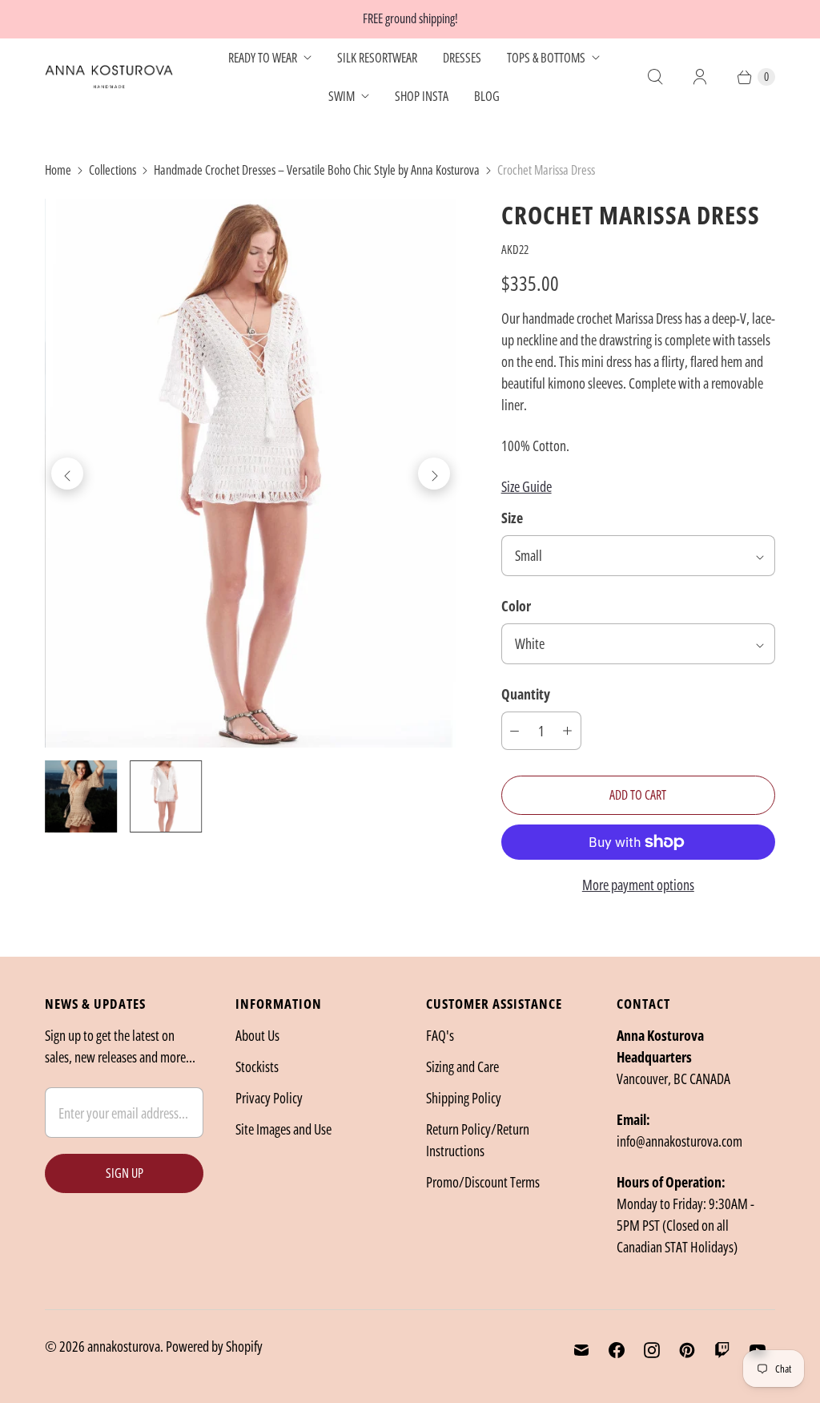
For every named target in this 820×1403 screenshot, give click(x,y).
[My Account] (699, 77)
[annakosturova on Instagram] (651, 1350)
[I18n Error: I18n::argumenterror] (81, 796)
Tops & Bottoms (546, 58)
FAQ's (440, 1035)
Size (512, 517)
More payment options (638, 884)
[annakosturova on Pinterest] (687, 1350)
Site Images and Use (283, 1129)
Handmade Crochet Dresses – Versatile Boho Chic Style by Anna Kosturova (317, 170)
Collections (112, 170)
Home (58, 170)
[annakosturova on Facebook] (616, 1350)
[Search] (655, 77)
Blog (487, 96)
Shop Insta (421, 96)
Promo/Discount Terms (483, 1181)
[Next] (434, 474)
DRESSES (462, 58)
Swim (341, 96)
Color (516, 605)
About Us (257, 1035)
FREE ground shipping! (410, 18)
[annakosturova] (109, 77)
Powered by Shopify (214, 1346)
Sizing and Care (462, 1066)
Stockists (257, 1066)
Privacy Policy (269, 1097)
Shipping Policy (463, 1097)
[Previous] (67, 474)
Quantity (525, 694)
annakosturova (123, 1346)
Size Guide (526, 486)
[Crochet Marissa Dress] (250, 473)
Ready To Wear (262, 58)
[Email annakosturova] (581, 1350)
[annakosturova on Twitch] (722, 1350)
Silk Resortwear (377, 58)
